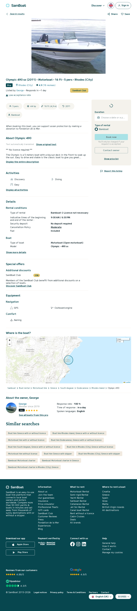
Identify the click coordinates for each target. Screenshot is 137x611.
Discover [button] (97, 5)
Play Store (22, 552)
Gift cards (43, 510)
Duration (99, 112)
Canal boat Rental (79, 510)
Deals (73, 519)
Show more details (16, 252)
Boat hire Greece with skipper (58, 453)
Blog (40, 529)
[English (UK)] (111, 5)
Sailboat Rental (78, 501)
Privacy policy (56, 592)
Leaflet (127, 382)
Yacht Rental (77, 498)
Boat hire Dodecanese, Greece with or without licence (76, 440)
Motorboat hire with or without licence (26, 440)
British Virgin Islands (113, 507)
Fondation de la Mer (48, 522)
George (20, 90)
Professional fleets (48, 507)
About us (42, 491)
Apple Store (22, 544)
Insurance (43, 501)
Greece (105, 494)
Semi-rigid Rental (79, 494)
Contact (106, 549)
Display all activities (17, 189)
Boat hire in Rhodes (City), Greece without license (90, 446)
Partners (93, 592)
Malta (105, 504)
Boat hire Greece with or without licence (27, 433)
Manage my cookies (112, 552)
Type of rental (102, 125)
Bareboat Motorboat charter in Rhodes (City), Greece (33, 467)
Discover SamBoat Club (18, 285)
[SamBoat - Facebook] (72, 544)
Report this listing (113, 171)
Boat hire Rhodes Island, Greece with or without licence (78, 433)
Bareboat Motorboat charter (21, 460)
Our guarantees (46, 498)
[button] (9, 340)
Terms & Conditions (76, 592)
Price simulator (46, 504)
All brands (75, 522)
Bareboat (104, 129)
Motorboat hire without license (22, 453)
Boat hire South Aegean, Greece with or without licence (34, 446)
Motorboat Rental (79, 491)
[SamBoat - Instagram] (78, 544)
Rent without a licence (82, 513)
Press (41, 519)
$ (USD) (122, 596)
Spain (105, 498)
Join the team (45, 494)
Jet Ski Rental (77, 507)
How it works (109, 546)
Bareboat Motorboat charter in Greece (60, 460)
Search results (16, 13)
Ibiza (104, 501)
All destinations (110, 510)
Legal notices (40, 592)
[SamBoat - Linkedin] (84, 544)
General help (109, 543)
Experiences (44, 525)
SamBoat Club (79, 90)
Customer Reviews (47, 516)
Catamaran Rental (79, 504)
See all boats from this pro (33, 415)
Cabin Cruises (77, 516)
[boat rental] (16, 5)
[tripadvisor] (13, 581)
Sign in (125, 5)
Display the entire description (22, 161)
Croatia (106, 491)
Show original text (46, 144)
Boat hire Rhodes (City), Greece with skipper (99, 453)
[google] (75, 570)
